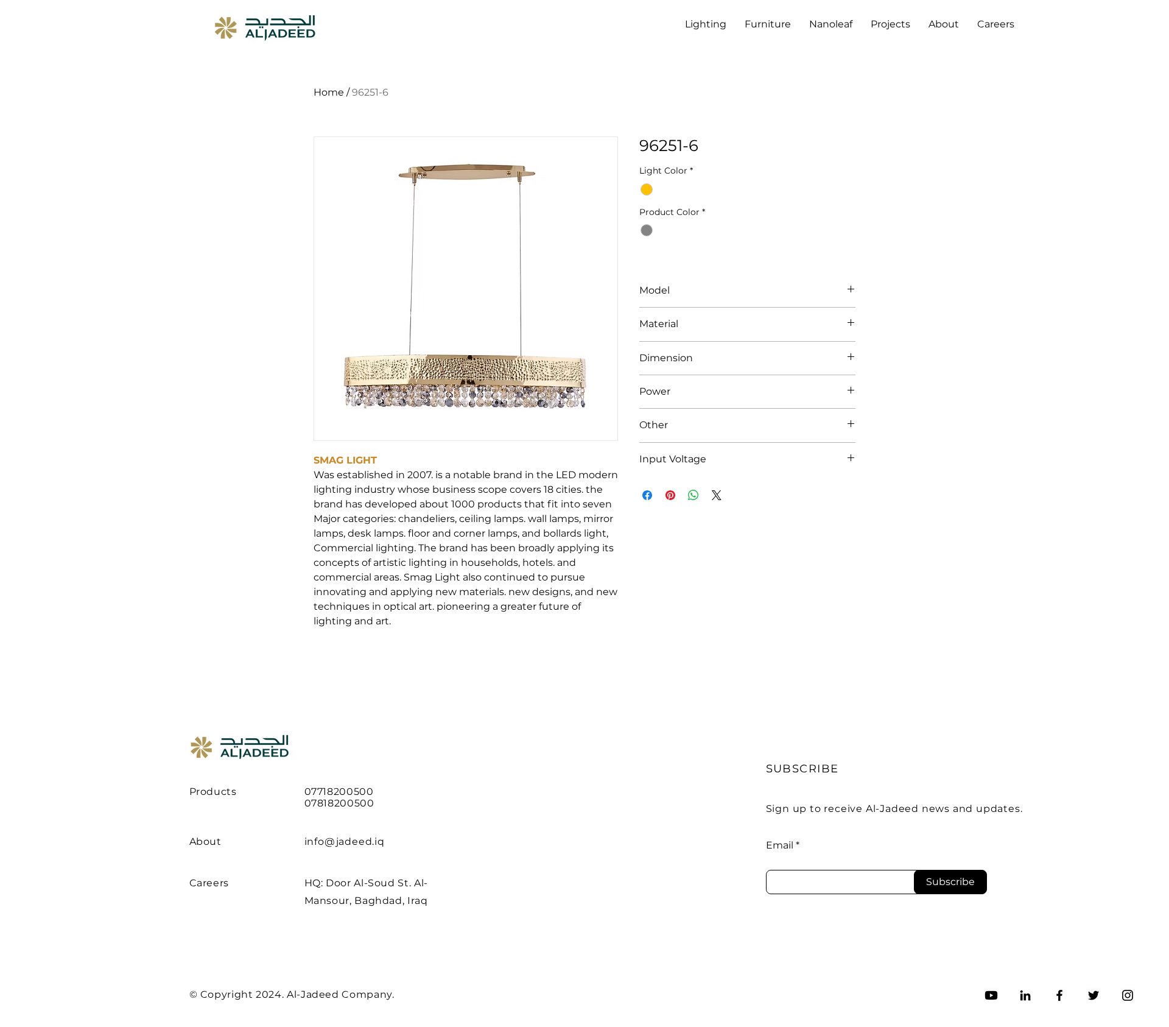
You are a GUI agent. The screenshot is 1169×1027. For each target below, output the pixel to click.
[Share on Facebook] (647, 495)
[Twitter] (1093, 995)
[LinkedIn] (1025, 995)
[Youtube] (991, 995)
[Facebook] (1059, 995)
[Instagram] (1127, 995)
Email (779, 845)
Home (329, 92)
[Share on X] (716, 495)
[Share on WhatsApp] (693, 495)
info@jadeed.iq (344, 841)
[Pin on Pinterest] (670, 495)
